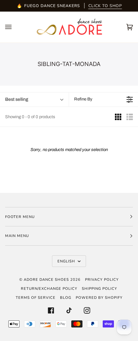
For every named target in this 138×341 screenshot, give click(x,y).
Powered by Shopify (99, 297)
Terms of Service (36, 297)
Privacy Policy (102, 279)
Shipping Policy (99, 288)
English (66, 261)
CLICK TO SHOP (105, 5)
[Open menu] (14, 27)
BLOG (65, 297)
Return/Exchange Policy (49, 288)
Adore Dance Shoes (46, 279)
